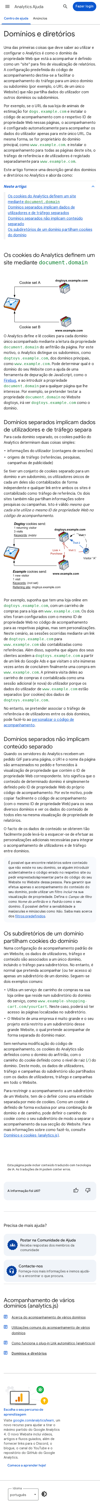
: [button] (15, 186)
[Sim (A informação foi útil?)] (75, 1190)
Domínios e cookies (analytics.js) (31, 1135)
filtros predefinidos (30, 916)
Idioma (17, 1488)
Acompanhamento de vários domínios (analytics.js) (39, 1303)
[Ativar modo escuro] (44, 1494)
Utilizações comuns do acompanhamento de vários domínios (51, 1330)
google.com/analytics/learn (33, 1420)
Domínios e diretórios (29, 1353)
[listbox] (23, 1494)
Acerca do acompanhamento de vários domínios (49, 1317)
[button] (7, 6)
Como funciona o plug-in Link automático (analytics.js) (53, 1343)
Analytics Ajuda (28, 6)
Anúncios (40, 18)
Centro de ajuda (16, 18)
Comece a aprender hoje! (26, 1465)
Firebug (10, 380)
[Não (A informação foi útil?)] (88, 1190)
